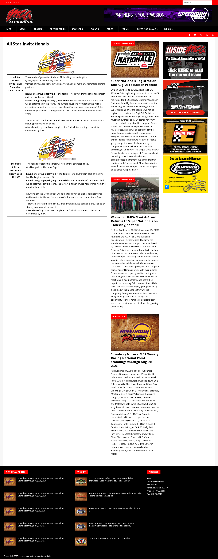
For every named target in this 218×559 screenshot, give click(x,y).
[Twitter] (195, 34)
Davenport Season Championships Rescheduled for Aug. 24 (115, 509)
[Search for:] (197, 2)
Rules (110, 29)
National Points (16, 471)
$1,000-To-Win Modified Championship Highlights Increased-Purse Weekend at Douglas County (111, 479)
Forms (125, 29)
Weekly (81, 471)
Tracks (38, 29)
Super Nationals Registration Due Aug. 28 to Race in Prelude (134, 83)
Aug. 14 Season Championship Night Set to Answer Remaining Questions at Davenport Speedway (112, 524)
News (22, 29)
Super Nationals (146, 29)
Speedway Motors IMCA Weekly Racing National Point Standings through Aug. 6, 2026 (42, 509)
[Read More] (133, 169)
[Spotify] (212, 34)
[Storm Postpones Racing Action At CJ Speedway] (81, 541)
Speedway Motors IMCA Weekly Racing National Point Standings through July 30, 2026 (42, 524)
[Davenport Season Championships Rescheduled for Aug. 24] (81, 511)
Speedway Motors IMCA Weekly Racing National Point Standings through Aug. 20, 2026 (134, 360)
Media (167, 29)
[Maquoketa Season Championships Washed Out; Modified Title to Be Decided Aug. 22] (81, 496)
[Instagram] (201, 34)
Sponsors (77, 29)
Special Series (58, 29)
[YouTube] (206, 34)
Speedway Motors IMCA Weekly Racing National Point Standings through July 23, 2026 (42, 539)
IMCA (8, 29)
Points (95, 29)
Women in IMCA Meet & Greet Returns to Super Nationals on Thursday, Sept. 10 (134, 221)
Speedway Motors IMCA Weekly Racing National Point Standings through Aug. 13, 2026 (42, 494)
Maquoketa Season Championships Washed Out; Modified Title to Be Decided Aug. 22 (115, 494)
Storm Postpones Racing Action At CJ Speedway (110, 538)
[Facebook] (189, 34)
